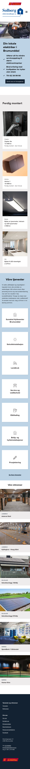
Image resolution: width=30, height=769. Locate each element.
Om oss (5, 718)
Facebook (5, 732)
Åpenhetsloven (7, 727)
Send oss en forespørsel (15, 81)
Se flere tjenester (15, 475)
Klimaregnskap (7, 724)
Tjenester (5, 706)
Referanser (6, 708)
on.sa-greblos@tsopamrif (9, 747)
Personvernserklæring (9, 729)
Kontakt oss (6, 721)
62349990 (8, 745)
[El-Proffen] (15, 4)
